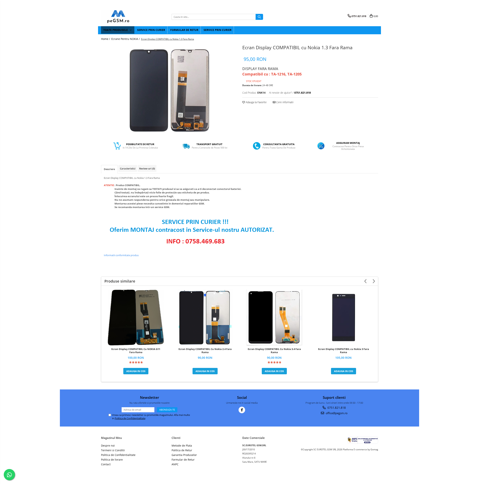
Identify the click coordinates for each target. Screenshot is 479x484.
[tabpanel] (169, 90)
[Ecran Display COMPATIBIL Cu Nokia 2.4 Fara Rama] (205, 317)
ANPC (175, 464)
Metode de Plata (182, 445)
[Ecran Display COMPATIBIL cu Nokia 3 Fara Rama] (343, 317)
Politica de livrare (112, 459)
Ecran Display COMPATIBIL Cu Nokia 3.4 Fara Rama (274, 351)
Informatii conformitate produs (121, 255)
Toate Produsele (116, 30)
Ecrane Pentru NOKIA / (126, 39)
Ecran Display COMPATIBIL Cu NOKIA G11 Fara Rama (135, 351)
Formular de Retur (184, 30)
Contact (106, 464)
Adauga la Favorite (256, 102)
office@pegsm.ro (336, 413)
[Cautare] (259, 17)
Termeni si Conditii (113, 450)
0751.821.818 (336, 407)
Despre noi (108, 445)
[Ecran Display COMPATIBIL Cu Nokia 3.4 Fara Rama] (274, 317)
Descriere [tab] (109, 169)
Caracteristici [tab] (127, 168)
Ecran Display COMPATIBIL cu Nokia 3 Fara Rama (343, 351)
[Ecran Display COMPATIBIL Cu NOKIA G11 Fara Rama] (136, 317)
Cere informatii (284, 102)
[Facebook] (242, 410)
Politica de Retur (182, 450)
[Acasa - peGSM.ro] (119, 16)
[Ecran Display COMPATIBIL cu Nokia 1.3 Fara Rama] (169, 90)
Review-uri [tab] (147, 168)
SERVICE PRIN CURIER (151, 30)
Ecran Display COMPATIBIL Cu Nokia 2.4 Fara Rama (205, 351)
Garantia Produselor (184, 455)
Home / (106, 39)
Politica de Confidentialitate (130, 418)
